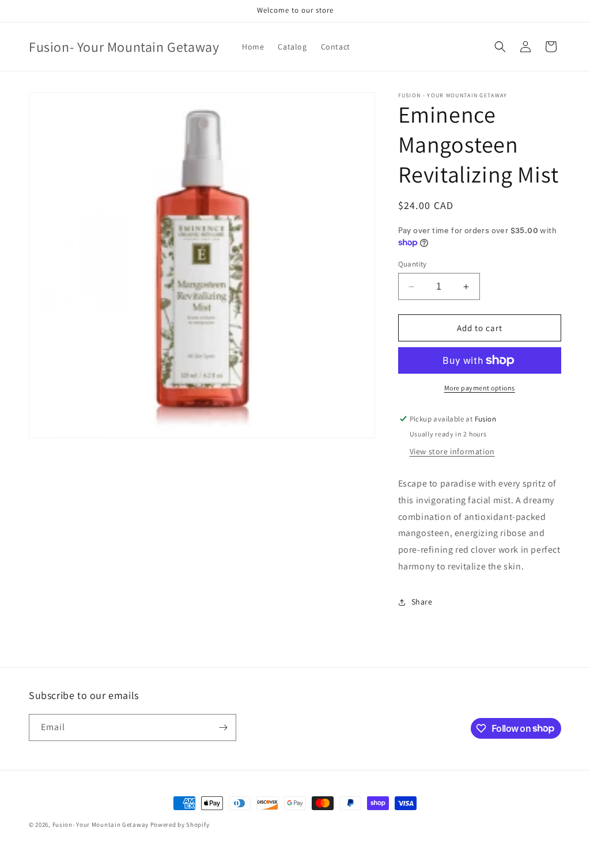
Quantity (412, 264)
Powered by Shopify (180, 824)
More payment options (479, 387)
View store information (452, 451)
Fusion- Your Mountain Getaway (100, 824)
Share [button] (422, 602)
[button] (500, 46)
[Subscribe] (223, 727)
